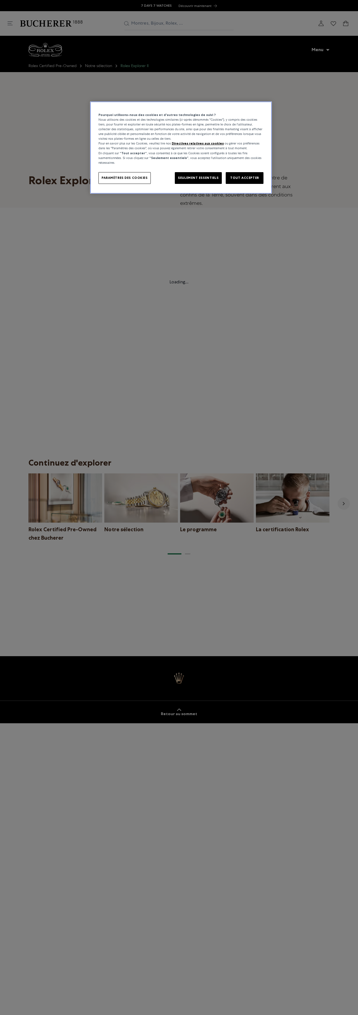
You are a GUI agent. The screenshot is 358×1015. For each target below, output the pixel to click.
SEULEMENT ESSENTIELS (198, 178)
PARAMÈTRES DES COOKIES (125, 178)
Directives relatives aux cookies (198, 144)
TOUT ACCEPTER (244, 178)
